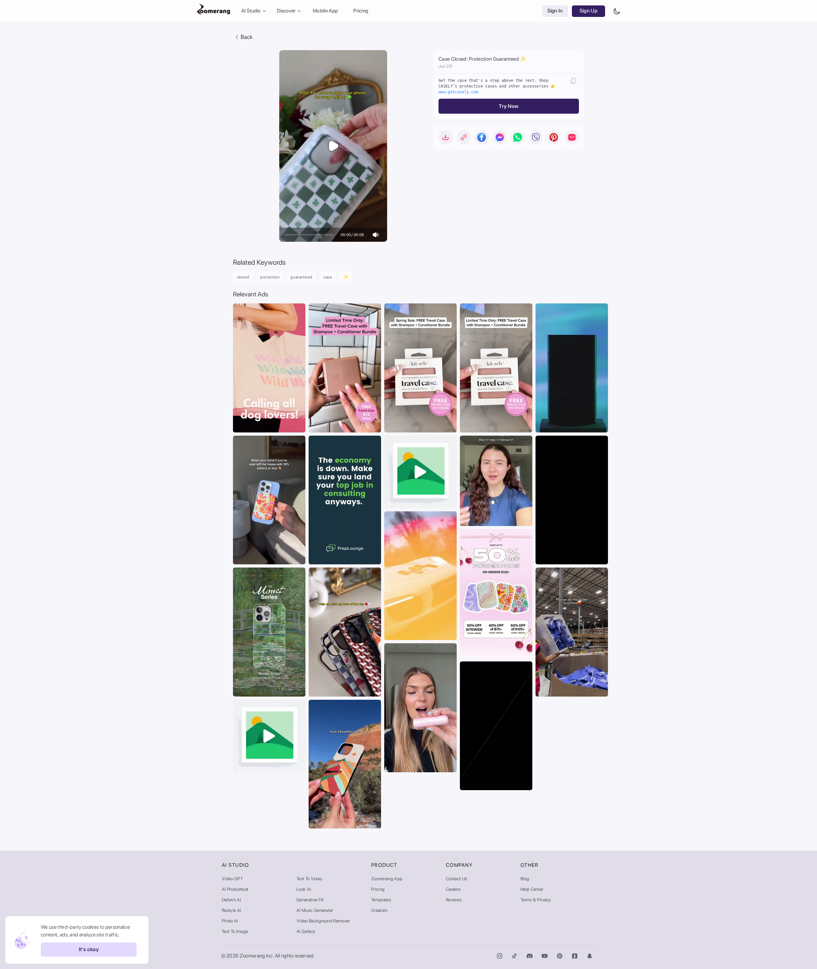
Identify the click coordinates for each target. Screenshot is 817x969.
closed (243, 277)
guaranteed (301, 277)
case (327, 277)
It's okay (89, 950)
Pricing (360, 11)
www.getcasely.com (458, 92)
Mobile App (325, 11)
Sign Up (588, 11)
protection (270, 277)
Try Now (508, 106)
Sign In (555, 11)
